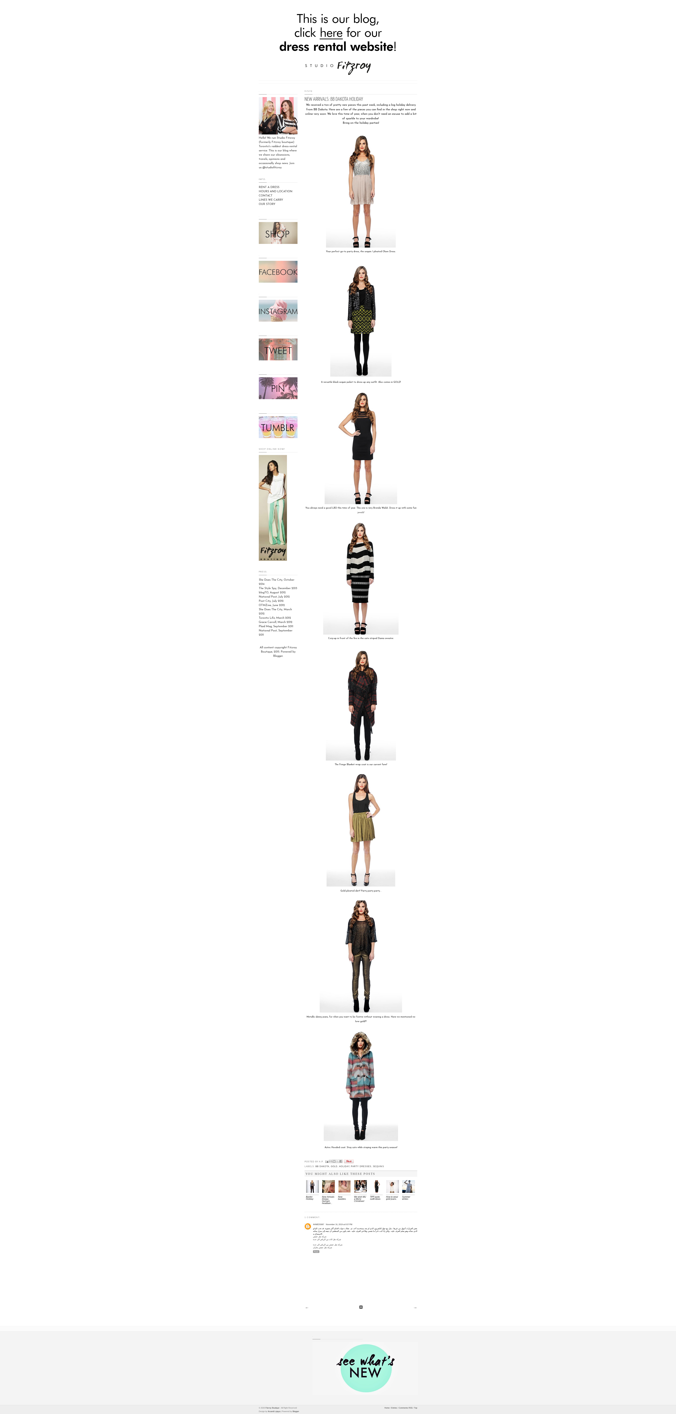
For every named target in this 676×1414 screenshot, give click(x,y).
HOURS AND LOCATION (275, 191)
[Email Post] (326, 1161)
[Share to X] (337, 1161)
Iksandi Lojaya (274, 1411)
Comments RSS (405, 1408)
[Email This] (331, 1161)
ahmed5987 (318, 1224)
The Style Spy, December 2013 (278, 588)
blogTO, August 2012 (272, 592)
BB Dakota (322, 1166)
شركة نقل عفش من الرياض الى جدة (327, 1245)
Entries (394, 1408)
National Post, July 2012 (274, 596)
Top (415, 1408)
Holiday (344, 1166)
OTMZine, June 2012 (272, 605)
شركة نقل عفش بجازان (322, 1247)
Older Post (415, 1308)
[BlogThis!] (334, 1161)
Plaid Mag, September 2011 (276, 626)
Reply (316, 1252)
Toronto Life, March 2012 (275, 618)
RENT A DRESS (269, 187)
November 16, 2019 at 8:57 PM (339, 1224)
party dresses (361, 1166)
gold (334, 1166)
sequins (378, 1166)
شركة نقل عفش (319, 1236)
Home (387, 1408)
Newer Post (307, 1308)
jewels (361, 512)
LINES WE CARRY (271, 200)
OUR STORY (267, 204)
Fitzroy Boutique (272, 1408)
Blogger (278, 656)
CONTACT (266, 195)
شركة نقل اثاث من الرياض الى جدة (327, 1239)
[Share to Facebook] (341, 1161)
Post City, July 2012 (271, 601)
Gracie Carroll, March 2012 (275, 622)
